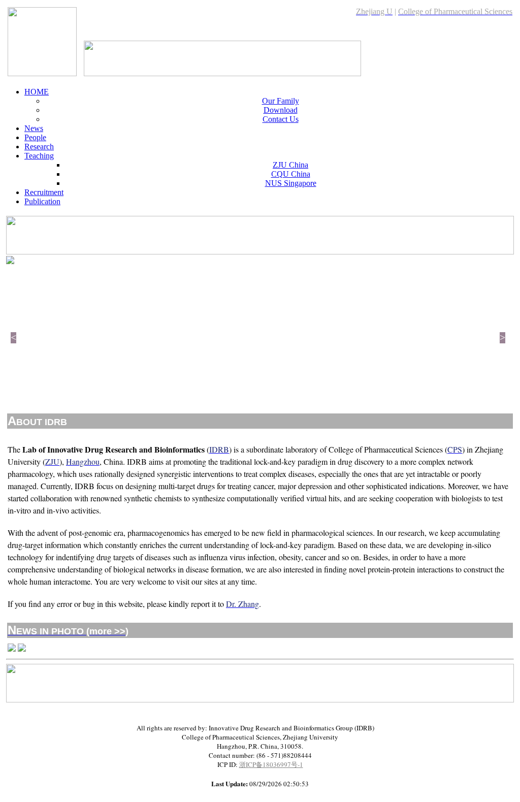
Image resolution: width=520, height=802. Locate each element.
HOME (36, 91)
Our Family (280, 101)
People (35, 137)
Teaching (39, 155)
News (33, 128)
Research (39, 146)
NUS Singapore (290, 183)
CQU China (290, 174)
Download (281, 110)
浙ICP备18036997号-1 (271, 764)
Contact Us (281, 119)
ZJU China (290, 165)
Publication (42, 201)
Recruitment (43, 192)
